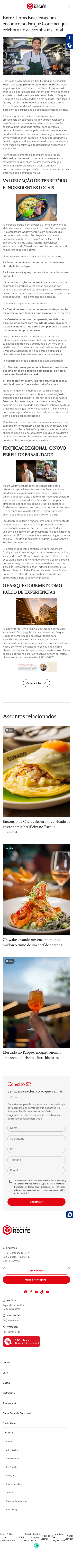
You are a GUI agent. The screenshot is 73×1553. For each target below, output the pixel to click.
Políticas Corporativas (16, 1501)
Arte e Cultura (12, 1450)
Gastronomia (9, 1393)
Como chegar (12, 1458)
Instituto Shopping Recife (36, 1537)
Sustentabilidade (14, 1484)
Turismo (10, 1492)
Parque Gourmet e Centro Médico (18, 1413)
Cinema (6, 1383)
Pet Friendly (11, 1467)
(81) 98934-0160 (12, 1331)
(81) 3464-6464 (11, 1320)
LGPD (20, 1537)
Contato (6, 1363)
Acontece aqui (9, 1403)
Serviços (10, 1475)
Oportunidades (9, 1423)
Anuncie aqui (12, 1509)
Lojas (5, 1373)
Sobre (9, 1441)
